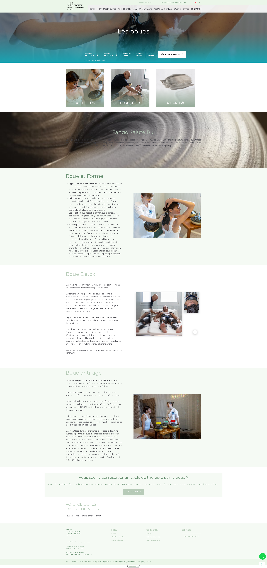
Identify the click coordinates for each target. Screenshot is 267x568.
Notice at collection (134, 566)
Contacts (195, 9)
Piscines (148, 534)
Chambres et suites (106, 9)
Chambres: (127, 53)
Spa (135, 9)
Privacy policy (97, 562)
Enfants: (150, 53)
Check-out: (108, 53)
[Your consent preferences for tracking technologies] (262, 564)
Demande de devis (191, 536)
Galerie (177, 9)
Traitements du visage (153, 537)
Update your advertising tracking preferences (119, 562)
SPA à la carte (145, 9)
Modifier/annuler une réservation (94, 60)
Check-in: (88, 53)
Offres (186, 9)
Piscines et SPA (124, 9)
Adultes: (139, 53)
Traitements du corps (153, 540)
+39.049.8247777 (149, 3)
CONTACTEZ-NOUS (133, 492)
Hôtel (92, 9)
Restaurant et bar (163, 9)
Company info (85, 562)
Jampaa (148, 562)
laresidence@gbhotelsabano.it (176, 3)
